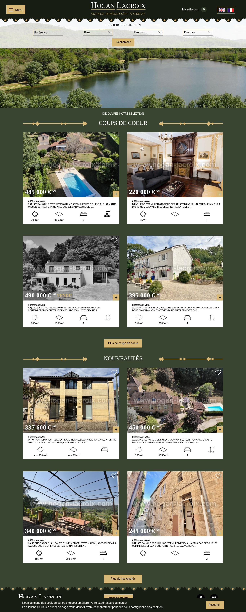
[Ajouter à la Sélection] (114, 137)
